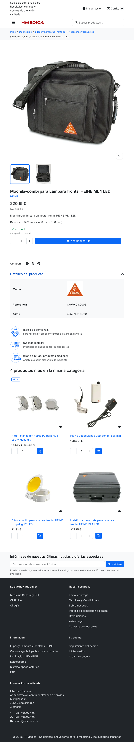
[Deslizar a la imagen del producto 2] (43, 174)
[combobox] (98, 22)
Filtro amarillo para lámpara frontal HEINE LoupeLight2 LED (37, 522)
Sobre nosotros (78, 605)
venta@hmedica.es (26, 721)
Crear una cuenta (79, 656)
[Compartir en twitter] (33, 263)
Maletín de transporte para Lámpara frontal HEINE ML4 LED (92, 522)
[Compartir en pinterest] (39, 263)
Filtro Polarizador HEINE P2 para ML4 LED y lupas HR (34, 437)
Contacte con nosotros (83, 626)
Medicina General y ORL (25, 595)
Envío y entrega (78, 595)
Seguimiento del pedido (83, 646)
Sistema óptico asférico (24, 667)
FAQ (12, 672)
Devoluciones (77, 616)
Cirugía (14, 605)
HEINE (14, 196)
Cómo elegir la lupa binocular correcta (34, 651)
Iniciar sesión (77, 651)
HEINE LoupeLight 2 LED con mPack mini (95, 435)
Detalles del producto (26, 274)
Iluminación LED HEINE (24, 656)
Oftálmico (16, 600)
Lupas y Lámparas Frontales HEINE (31, 646)
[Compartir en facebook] (27, 263)
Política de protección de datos (88, 610)
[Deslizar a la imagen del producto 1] (20, 174)
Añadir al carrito (79, 240)
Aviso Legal (76, 621)
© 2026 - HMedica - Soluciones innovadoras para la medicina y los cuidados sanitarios (67, 736)
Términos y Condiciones (84, 600)
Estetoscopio (18, 661)
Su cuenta (75, 637)
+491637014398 (24, 713)
